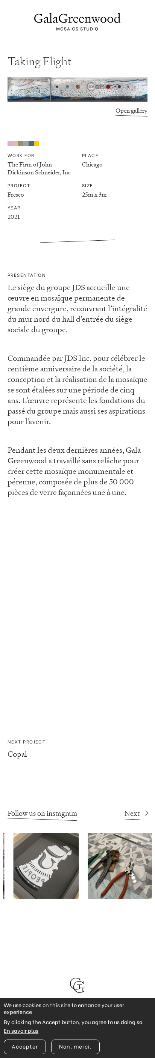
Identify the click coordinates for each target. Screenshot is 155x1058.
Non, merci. (75, 1046)
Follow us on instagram (42, 813)
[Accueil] (77, 22)
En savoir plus (21, 1030)
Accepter (25, 1046)
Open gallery (131, 111)
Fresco (16, 194)
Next (132, 813)
